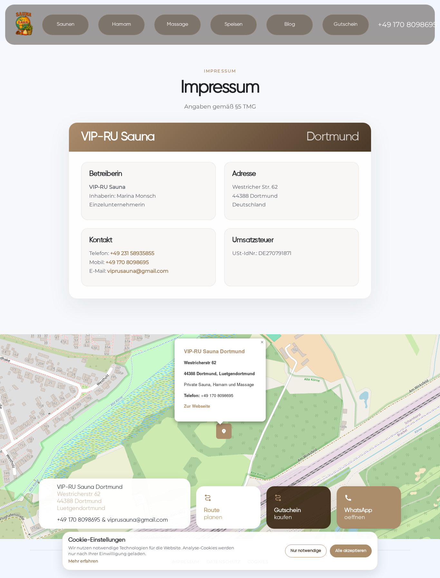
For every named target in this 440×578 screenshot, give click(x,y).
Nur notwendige (306, 551)
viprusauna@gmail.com (137, 271)
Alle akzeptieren (350, 551)
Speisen (234, 24)
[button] (224, 431)
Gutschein (346, 24)
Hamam (121, 24)
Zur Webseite (197, 406)
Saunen (65, 24)
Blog (289, 24)
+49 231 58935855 (132, 253)
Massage (177, 24)
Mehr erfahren (83, 561)
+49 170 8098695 (127, 262)
